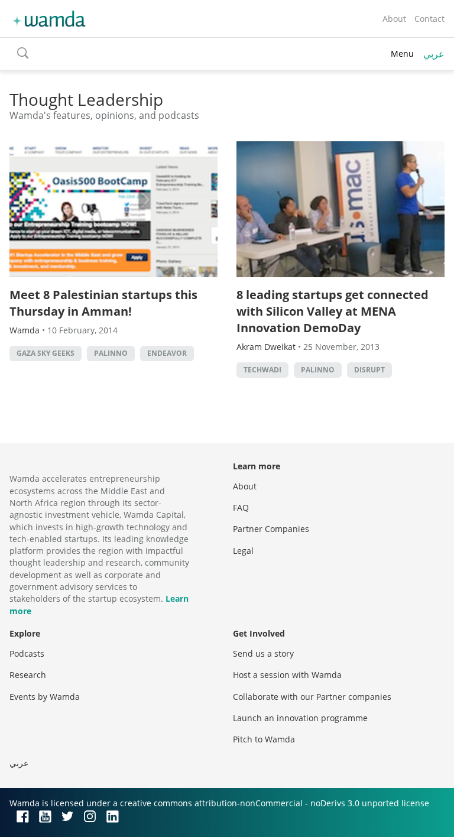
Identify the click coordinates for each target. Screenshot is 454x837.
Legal (243, 550)
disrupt (369, 370)
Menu (402, 53)
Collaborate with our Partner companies (312, 696)
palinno (111, 353)
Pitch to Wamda (264, 739)
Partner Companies (271, 528)
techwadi (262, 370)
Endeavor (167, 353)
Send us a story (263, 653)
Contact (429, 18)
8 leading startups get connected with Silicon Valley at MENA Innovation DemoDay (332, 311)
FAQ (241, 507)
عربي (434, 54)
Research (27, 674)
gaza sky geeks (45, 353)
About (394, 18)
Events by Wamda (44, 696)
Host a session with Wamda (287, 674)
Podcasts (26, 653)
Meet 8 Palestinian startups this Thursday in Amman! (103, 303)
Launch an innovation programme (300, 718)
